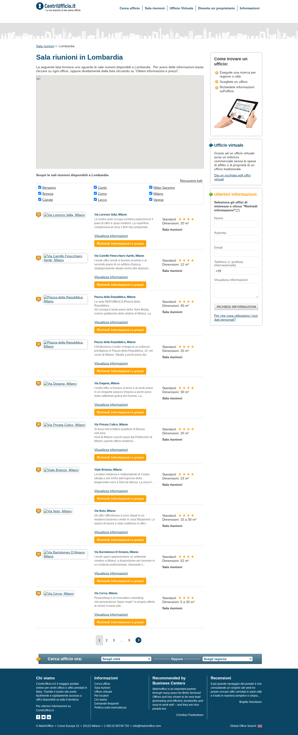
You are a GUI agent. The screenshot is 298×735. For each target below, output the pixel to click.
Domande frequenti (106, 703)
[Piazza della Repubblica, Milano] (65, 299)
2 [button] (107, 640)
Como (102, 194)
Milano (158, 194)
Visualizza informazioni (111, 236)
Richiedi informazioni (236, 307)
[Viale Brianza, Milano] (61, 470)
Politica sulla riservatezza (110, 707)
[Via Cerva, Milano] (58, 593)
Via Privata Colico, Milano (111, 424)
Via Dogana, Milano (106, 383)
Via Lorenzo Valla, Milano (110, 214)
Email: (218, 247)
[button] (100, 103)
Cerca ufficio (130, 8)
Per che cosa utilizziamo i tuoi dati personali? (236, 317)
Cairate (47, 200)
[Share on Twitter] (43, 717)
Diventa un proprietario (216, 8)
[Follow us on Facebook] (38, 717)
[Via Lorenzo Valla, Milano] (64, 214)
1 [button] (99, 640)
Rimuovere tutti (191, 180)
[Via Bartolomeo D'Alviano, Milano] (65, 554)
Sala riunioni (155, 8)
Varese (158, 200)
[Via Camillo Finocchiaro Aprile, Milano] (65, 258)
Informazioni (250, 8)
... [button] (121, 640)
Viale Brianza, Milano (108, 469)
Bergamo (49, 187)
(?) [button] (238, 210)
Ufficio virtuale (103, 691)
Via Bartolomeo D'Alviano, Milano (116, 552)
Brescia (47, 194)
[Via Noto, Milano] (57, 511)
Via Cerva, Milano (105, 593)
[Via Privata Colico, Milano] (64, 424)
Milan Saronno (164, 187)
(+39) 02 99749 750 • (118, 726)
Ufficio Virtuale (181, 8)
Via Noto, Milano (104, 510)
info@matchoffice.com (147, 726)
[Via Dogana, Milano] (60, 383)
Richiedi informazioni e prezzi (120, 243)
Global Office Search (243, 726)
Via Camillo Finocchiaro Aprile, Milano (119, 255)
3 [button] (114, 640)
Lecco (102, 200)
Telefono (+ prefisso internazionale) (228, 263)
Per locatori (101, 695)
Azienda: (220, 232)
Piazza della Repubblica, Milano (114, 297)
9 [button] (129, 640)
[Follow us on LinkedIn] (49, 717)
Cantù (102, 187)
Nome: (219, 218)
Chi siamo (100, 699)
